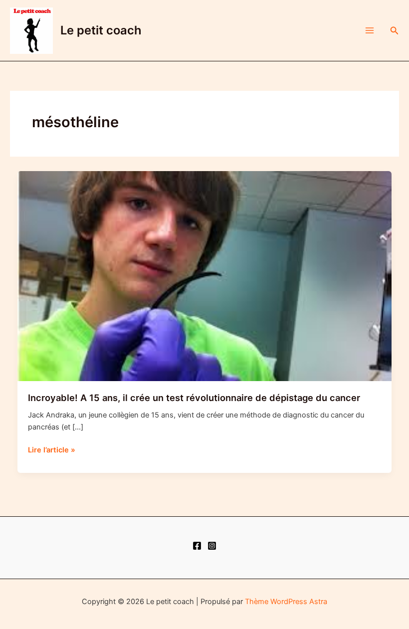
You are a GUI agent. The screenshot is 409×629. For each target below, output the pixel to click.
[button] (394, 30)
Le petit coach (101, 30)
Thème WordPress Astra (286, 601)
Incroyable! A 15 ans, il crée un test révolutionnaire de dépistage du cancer (194, 397)
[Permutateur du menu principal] (369, 30)
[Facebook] (197, 545)
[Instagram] (211, 545)
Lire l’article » (51, 450)
